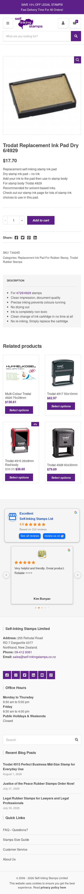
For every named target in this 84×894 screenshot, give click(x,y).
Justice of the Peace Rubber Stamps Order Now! (38, 783)
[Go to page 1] (39, 608)
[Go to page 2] (42, 607)
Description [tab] (15, 280)
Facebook (7, 675)
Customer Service (15, 849)
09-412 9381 (23, 652)
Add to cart (41, 220)
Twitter (25, 675)
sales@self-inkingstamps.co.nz (34, 656)
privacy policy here (53, 887)
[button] (77, 59)
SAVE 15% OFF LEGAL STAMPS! (42, 4)
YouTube (42, 675)
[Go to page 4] (48, 607)
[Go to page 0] (36, 607)
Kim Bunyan (42, 598)
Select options (19, 410)
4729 (19, 293)
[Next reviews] (77, 575)
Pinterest (51, 675)
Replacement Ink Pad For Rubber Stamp (43, 258)
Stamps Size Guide (16, 839)
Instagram (16, 675)
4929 (28, 293)
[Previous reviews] (6, 575)
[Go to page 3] (45, 607)
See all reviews (30, 535)
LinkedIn (33, 675)
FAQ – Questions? (15, 829)
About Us (9, 859)
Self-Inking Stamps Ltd (36, 518)
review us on (52, 535)
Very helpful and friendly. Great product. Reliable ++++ (39, 571)
